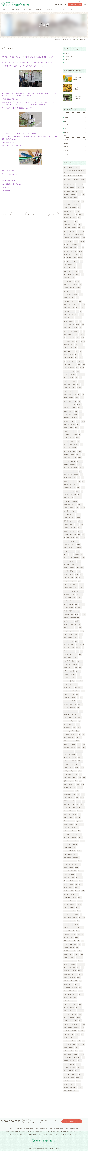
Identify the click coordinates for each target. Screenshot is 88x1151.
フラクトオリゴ (67, 1001)
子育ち (65, 431)
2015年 (66, 154)
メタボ (65, 681)
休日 (76, 884)
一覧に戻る (30, 214)
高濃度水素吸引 (67, 857)
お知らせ (67, 53)
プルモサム (66, 721)
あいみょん (76, 611)
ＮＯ (78, 478)
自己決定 (80, 504)
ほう (83, 274)
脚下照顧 (66, 1061)
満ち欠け (81, 414)
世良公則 (71, 628)
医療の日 (72, 508)
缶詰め (65, 518)
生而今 (65, 864)
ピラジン (78, 1081)
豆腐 (65, 814)
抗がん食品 (66, 937)
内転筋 (83, 488)
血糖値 (71, 428)
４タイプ (81, 314)
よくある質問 (79, 184)
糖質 (80, 981)
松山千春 (73, 461)
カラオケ (66, 524)
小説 (75, 401)
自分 (82, 431)
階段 (76, 628)
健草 (69, 877)
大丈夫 (70, 431)
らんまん (66, 438)
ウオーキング (67, 564)
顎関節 (69, 1044)
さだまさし (69, 258)
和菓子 (69, 1054)
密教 (65, 334)
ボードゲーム (78, 318)
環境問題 (78, 518)
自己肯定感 (70, 884)
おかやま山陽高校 (74, 541)
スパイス (74, 224)
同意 (79, 394)
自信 (72, 937)
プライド (72, 1064)
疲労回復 (66, 1067)
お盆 (76, 641)
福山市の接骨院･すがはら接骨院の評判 (73, 176)
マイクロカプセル (76, 714)
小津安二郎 (74, 664)
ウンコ (79, 744)
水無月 (81, 1051)
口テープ (82, 538)
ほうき (81, 881)
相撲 (76, 221)
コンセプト (76, 167)
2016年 (66, 150)
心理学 (65, 388)
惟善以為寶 (73, 871)
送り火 (81, 641)
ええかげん (66, 841)
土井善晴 (74, 838)
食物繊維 (66, 464)
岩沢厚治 (72, 907)
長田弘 (72, 491)
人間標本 (66, 964)
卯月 (76, 578)
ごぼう (70, 997)
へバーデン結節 (67, 274)
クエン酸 (75, 774)
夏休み (65, 321)
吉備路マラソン (67, 994)
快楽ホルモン (67, 911)
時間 (76, 354)
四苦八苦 (66, 484)
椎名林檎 (66, 581)
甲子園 (65, 254)
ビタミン (66, 541)
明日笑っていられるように (77, 927)
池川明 (82, 368)
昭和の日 (66, 444)
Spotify (65, 664)
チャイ (77, 341)
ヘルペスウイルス (79, 824)
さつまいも (72, 964)
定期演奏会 (66, 734)
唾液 (77, 538)
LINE (79, 534)
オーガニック (80, 361)
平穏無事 (66, 674)
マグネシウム (80, 1011)
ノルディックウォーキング (70, 991)
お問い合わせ (67, 191)
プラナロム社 (67, 667)
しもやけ (82, 241)
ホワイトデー (67, 371)
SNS (81, 651)
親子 (73, 518)
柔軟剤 (65, 717)
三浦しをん (79, 738)
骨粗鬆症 (66, 331)
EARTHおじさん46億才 (69, 278)
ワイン (72, 214)
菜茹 (77, 804)
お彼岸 (80, 224)
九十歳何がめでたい (74, 618)
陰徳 (79, 581)
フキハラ (66, 1007)
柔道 (65, 797)
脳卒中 (72, 551)
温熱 (83, 534)
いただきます (79, 957)
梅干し (65, 234)
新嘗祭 (83, 341)
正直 (83, 967)
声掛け (77, 324)
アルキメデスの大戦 (68, 608)
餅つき (76, 241)
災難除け (66, 957)
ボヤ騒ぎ (74, 897)
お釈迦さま (66, 1051)
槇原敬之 (79, 701)
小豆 (82, 478)
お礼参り (66, 711)
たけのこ (66, 584)
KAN (69, 691)
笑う (81, 698)
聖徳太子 (66, 1064)
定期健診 (80, 521)
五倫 (72, 1034)
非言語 (75, 981)
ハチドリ (79, 268)
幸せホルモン (71, 368)
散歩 (69, 228)
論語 (65, 761)
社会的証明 (72, 977)
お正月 (80, 528)
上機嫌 (72, 1077)
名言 (74, 451)
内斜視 (79, 728)
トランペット (74, 734)
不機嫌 (77, 691)
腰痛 (65, 638)
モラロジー (66, 284)
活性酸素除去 (76, 857)
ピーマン (72, 1081)
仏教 (65, 854)
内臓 (81, 444)
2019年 (66, 139)
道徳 (80, 284)
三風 (79, 831)
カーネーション (78, 688)
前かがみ (77, 888)
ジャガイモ (79, 1007)
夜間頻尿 (72, 947)
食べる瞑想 (66, 1031)
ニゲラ (69, 814)
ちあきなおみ (67, 807)
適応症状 (66, 194)
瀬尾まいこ (72, 571)
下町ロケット (67, 941)
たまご (71, 554)
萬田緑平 (66, 1084)
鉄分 (73, 931)
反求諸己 (72, 1017)
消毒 (84, 194)
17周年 (73, 807)
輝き (65, 691)
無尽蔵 (65, 1021)
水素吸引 (73, 748)
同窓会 (65, 574)
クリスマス (66, 238)
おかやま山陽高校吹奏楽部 (77, 591)
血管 (71, 528)
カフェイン (80, 461)
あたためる (66, 1014)
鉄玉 (69, 931)
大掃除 (65, 954)
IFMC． (74, 778)
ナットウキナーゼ (76, 764)
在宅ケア (82, 508)
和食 (65, 784)
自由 (71, 248)
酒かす (74, 961)
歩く (78, 674)
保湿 (80, 774)
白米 (84, 801)
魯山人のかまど (75, 1024)
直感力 (65, 398)
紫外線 (65, 1047)
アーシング (66, 434)
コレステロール (78, 554)
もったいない (78, 498)
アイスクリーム (67, 478)
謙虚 (72, 1051)
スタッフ (66, 188)
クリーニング (73, 218)
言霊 (73, 298)
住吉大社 (81, 584)
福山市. (71, 524)
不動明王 (76, 631)
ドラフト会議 (67, 504)
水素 (84, 744)
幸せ (78, 384)
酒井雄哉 (70, 658)
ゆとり (65, 414)
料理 (73, 877)
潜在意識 (73, 424)
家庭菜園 (72, 1007)
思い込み (66, 904)
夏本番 (70, 611)
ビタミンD (77, 817)
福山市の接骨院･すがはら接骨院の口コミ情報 (74, 171)
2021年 (66, 132)
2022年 (66, 129)
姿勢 (83, 201)
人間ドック (66, 894)
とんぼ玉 (80, 251)
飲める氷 (82, 841)
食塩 (65, 738)
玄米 (65, 804)
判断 (75, 431)
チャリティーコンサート (69, 544)
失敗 (78, 941)
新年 (82, 524)
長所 (65, 644)
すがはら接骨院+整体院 (77, 234)
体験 (75, 251)
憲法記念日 (76, 1027)
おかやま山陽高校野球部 (69, 851)
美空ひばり (73, 511)
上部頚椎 (79, 951)
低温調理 (77, 741)
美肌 (70, 757)
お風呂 (77, 338)
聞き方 (80, 1061)
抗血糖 (65, 984)
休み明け (78, 801)
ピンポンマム (67, 688)
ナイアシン (82, 917)
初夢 (79, 721)
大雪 (75, 704)
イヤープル (66, 461)
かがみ (70, 348)
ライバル (74, 831)
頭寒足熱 (73, 934)
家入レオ (66, 454)
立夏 (69, 381)
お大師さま (66, 694)
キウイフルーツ (73, 684)
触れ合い (76, 331)
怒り (69, 838)
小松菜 (73, 384)
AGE (72, 741)
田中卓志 (77, 1071)
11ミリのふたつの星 (68, 731)
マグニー (72, 291)
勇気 (82, 384)
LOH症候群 (73, 971)
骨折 (79, 481)
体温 (80, 781)
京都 (82, 324)
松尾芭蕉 (80, 408)
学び (80, 378)
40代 (80, 987)
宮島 (75, 258)
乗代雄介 (81, 578)
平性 (80, 1021)
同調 (80, 1004)
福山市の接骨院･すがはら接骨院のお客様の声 (74, 180)
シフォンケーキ (81, 374)
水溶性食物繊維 (67, 794)
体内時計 (66, 788)
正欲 (77, 508)
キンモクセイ (67, 501)
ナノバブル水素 (77, 601)
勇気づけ (80, 1087)
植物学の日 (72, 441)
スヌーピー (74, 314)
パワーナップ (67, 448)
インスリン (72, 788)
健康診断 (77, 731)
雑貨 (69, 204)
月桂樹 (83, 238)
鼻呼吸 (80, 1014)
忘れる (72, 694)
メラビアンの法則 (68, 981)
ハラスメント (71, 651)
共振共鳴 (71, 767)
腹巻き (69, 778)
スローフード (67, 897)
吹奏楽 (79, 544)
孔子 (81, 574)
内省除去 (79, 404)
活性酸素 (75, 294)
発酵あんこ (71, 568)
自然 (72, 318)
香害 (69, 384)
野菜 (76, 781)
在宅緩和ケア (67, 987)
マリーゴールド (67, 394)
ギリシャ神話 (73, 208)
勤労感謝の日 (67, 418)
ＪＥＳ (71, 211)
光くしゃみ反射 (74, 914)
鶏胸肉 (80, 771)
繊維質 (70, 414)
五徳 (69, 761)
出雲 (65, 328)
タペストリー (79, 877)
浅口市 (65, 604)
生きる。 (66, 907)
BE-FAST (65, 554)
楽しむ (71, 354)
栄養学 (75, 638)
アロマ (75, 198)
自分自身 (80, 757)
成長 (65, 1054)
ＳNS (77, 651)
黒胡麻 (73, 661)
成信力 (82, 767)
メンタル (79, 678)
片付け (73, 911)
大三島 (72, 594)
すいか (74, 394)
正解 (65, 827)
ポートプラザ (79, 681)
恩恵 (75, 997)
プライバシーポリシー (77, 191)
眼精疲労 (80, 971)
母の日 (65, 271)
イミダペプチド (67, 774)
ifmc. (72, 751)
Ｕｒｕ (65, 561)
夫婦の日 (66, 428)
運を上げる (73, 721)
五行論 (82, 428)
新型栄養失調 (67, 661)
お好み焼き (72, 1067)
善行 (65, 651)
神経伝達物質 (73, 534)
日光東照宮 (66, 301)
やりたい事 (80, 901)
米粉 (80, 354)
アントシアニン (81, 1044)
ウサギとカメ (67, 831)
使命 (84, 1041)
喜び (71, 484)
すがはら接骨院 (80, 188)
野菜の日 (78, 648)
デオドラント (79, 594)
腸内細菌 (70, 638)
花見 (65, 578)
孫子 (79, 814)
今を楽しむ (66, 1037)
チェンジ (75, 334)
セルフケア (74, 974)
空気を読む (79, 874)
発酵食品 (74, 381)
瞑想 (65, 368)
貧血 (83, 481)
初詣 (82, 954)
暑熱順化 (70, 458)
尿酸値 (65, 801)
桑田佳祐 (66, 441)
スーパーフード (67, 961)
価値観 (65, 867)
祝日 (74, 231)
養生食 (65, 1071)
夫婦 (71, 251)
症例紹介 (67, 62)
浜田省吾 (76, 484)
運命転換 (66, 821)
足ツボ (65, 231)
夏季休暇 (70, 854)
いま (80, 411)
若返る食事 (66, 741)
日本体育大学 (67, 224)
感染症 (72, 538)
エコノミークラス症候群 (69, 754)
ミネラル (77, 211)
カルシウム (72, 1011)
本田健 (77, 371)
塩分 (84, 734)
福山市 (65, 167)
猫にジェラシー (73, 654)
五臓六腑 (71, 574)
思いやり (66, 251)
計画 (65, 498)
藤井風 (80, 494)
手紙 (76, 358)
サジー (65, 757)
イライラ (79, 464)
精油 (69, 304)
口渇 (81, 474)
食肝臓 (75, 854)
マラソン (80, 991)
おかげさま (66, 421)
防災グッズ (66, 614)
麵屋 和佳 (66, 311)
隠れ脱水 (71, 984)
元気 (71, 481)
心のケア (66, 374)
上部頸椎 (66, 208)
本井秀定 (74, 228)
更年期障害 (66, 511)
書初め (65, 724)
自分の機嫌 (66, 1034)
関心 (76, 1051)
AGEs (76, 614)
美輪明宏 (79, 904)
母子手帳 (71, 398)
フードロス (70, 781)
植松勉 (76, 937)
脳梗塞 (77, 551)
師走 (72, 344)
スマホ (81, 358)
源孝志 (75, 1004)
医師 (82, 784)
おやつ (76, 867)
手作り (73, 361)
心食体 (72, 648)
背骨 (79, 208)
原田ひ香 (74, 761)
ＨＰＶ (69, 328)
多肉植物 (66, 704)
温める (75, 414)
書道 (84, 454)
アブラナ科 (66, 891)
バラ (74, 811)
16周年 (75, 588)
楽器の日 (71, 817)
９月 (80, 321)
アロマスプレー (67, 201)
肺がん (70, 717)
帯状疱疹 (71, 824)
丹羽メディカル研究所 (75, 288)
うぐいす (70, 474)
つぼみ (77, 784)
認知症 (73, 678)
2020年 (66, 136)
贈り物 (81, 974)
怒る (65, 838)
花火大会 (71, 641)
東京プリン (66, 927)
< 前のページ (7, 214)
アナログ (74, 861)
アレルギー (66, 491)
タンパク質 (66, 871)
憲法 (82, 1027)
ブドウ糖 (73, 921)
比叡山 (75, 658)
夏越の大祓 (72, 464)
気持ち (69, 324)
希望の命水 (66, 214)
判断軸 (79, 977)
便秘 (77, 351)
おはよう (78, 454)
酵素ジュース (73, 1087)
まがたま (71, 321)
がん (82, 941)
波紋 (75, 458)
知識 (80, 301)
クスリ (82, 398)
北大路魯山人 (67, 1024)
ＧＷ (81, 261)
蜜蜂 (70, 271)
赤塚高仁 (66, 218)
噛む (74, 1044)
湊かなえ (80, 961)
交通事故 (73, 698)
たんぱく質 (72, 674)
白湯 (65, 931)
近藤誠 (76, 398)
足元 (84, 1057)
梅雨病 (80, 458)
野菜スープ (66, 344)
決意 (70, 724)
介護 (71, 494)
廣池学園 (77, 281)
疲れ (65, 1027)
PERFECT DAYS (79, 568)
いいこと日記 (80, 231)
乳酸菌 (73, 701)
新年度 (77, 438)
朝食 (78, 921)
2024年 (66, 121)
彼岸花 (77, 491)
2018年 (66, 143)
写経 (65, 1091)
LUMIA (76, 1047)
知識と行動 (73, 1031)
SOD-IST (78, 291)
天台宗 (81, 664)
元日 (75, 528)
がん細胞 (66, 944)
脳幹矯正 (73, 951)
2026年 (66, 114)
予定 (65, 264)
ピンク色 (66, 901)
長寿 (69, 804)
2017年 (66, 147)
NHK (82, 1034)
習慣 (65, 401)
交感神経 (70, 1027)
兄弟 (77, 368)
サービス (66, 184)
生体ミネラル (71, 784)
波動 (80, 328)
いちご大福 (72, 374)
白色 (74, 847)
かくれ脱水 (72, 707)
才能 (65, 1044)
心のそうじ (66, 698)
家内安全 (66, 707)
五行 (80, 638)
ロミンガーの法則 (73, 1021)
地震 (72, 614)
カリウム (81, 588)
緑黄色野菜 (76, 558)
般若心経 (70, 1091)
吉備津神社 (76, 238)
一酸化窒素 (66, 934)
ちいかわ (76, 1091)
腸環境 (77, 524)
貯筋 (77, 797)
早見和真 (79, 598)
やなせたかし (67, 1041)
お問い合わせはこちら (75, 5)
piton (84, 614)
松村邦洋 (66, 534)
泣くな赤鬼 (66, 648)
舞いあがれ (74, 418)
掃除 (77, 694)
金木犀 (77, 907)
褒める (76, 428)
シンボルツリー (71, 264)
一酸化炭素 (73, 1014)
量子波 (69, 391)
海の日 (72, 311)
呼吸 (65, 314)
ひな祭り (66, 248)
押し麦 (83, 794)
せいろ (81, 711)
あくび (76, 574)
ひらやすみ (72, 744)
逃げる (65, 817)
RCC (78, 424)
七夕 (69, 308)
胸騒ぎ (80, 897)
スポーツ (74, 504)
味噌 (77, 311)
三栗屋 (75, 634)
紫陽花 (70, 601)
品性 (74, 728)
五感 (71, 331)
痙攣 (75, 348)
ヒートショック (70, 338)
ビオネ (74, 1001)
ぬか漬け (81, 994)
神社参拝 (66, 521)
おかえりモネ (74, 301)
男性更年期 (66, 971)
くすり (72, 421)
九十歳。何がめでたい (75, 624)
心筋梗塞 (66, 947)
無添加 (65, 298)
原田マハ (66, 1011)
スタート (66, 977)
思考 (69, 314)
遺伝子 (69, 334)
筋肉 (78, 488)
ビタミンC (75, 924)
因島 (65, 228)
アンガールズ (67, 1074)
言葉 (80, 418)
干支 (77, 298)
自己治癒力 (66, 771)
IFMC (84, 748)
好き (83, 944)
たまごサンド (72, 561)
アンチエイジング (68, 471)
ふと (70, 388)
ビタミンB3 (66, 921)
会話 (79, 944)
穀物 (76, 667)
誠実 (78, 967)
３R (72, 498)
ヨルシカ (66, 558)
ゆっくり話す (74, 468)
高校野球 (81, 468)
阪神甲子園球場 (80, 644)
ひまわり (72, 1084)
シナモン (76, 444)
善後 (65, 658)
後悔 (70, 844)
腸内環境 (79, 548)
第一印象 (81, 1054)
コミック (75, 271)
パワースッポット (76, 204)
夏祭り (65, 641)
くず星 (71, 378)
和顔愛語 (79, 851)
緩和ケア (77, 984)
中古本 (69, 598)
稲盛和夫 (71, 411)
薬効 (78, 707)
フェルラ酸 (74, 1074)
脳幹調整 (70, 198)
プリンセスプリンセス (69, 874)
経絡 (84, 778)
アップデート (81, 1031)
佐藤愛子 (77, 621)
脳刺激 (65, 631)
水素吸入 (71, 1047)
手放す (79, 911)
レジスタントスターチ (72, 881)
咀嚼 (80, 628)
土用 (78, 441)
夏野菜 (83, 308)
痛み (81, 254)
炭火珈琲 (66, 618)
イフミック (66, 751)
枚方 (82, 338)
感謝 (65, 324)
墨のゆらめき (71, 738)
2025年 (66, 118)
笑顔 (79, 364)
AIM (80, 654)
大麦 (78, 794)
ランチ (77, 931)
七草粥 (83, 421)
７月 (65, 308)
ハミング (66, 1017)
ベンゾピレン (67, 714)
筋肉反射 (74, 448)
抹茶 (74, 794)
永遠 (73, 691)
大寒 (71, 704)
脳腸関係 (75, 844)
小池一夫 (66, 494)
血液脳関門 (66, 748)
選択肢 (74, 757)
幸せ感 (83, 304)
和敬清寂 (71, 867)
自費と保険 (72, 194)
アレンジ (66, 378)
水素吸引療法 (67, 974)
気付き (65, 824)
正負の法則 (72, 904)
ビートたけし (67, 861)
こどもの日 (71, 801)
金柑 (65, 351)
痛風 (74, 488)
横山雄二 (70, 401)
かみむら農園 (67, 364)
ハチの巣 (72, 454)
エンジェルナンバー (73, 254)
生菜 (73, 804)
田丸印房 (75, 328)
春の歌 (82, 797)
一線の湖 (66, 1081)
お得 (76, 604)
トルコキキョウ (78, 344)
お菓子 (68, 361)
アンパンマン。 (77, 834)
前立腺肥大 (66, 951)
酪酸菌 (65, 997)
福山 (83, 228)
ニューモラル (74, 284)
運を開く (75, 994)
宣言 (76, 411)
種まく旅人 (66, 551)
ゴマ (68, 538)
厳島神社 (80, 258)
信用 (65, 598)
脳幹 (65, 391)
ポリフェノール (76, 1057)
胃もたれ (66, 481)
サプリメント (73, 521)
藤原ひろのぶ (76, 274)
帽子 (79, 218)
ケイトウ (78, 1084)
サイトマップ (74, 1135)
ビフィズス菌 (67, 701)
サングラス (66, 914)
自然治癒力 (73, 771)
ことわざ (66, 528)
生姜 (71, 444)
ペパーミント (81, 348)
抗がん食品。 (80, 934)
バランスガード (79, 751)
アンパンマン (74, 1037)
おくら (65, 844)
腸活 (72, 891)
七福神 (77, 724)
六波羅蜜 (70, 634)
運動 (75, 494)
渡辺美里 (80, 761)
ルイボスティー (67, 294)
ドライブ (79, 754)
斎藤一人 (71, 604)
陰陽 (76, 321)
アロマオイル (76, 201)
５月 (65, 381)
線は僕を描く (79, 1077)
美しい (65, 811)
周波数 (76, 767)
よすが (83, 558)
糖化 (74, 598)
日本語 (79, 748)
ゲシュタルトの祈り (68, 888)
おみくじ (72, 957)
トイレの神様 (67, 341)
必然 (65, 884)
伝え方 (82, 691)
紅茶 (73, 341)
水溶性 (76, 791)
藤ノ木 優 (77, 891)
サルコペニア (71, 797)
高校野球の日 (71, 644)
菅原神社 (79, 388)
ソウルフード (80, 1067)
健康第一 (80, 704)
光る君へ (80, 531)
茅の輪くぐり (75, 827)
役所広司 (66, 571)
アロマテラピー (75, 304)
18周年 (82, 804)
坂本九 (79, 571)
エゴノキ (79, 264)
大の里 (65, 568)
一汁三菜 (66, 654)
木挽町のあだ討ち (68, 1004)
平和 (73, 308)
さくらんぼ (66, 468)
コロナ (79, 194)
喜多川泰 (71, 1071)
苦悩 (79, 401)
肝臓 (65, 781)
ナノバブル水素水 (68, 588)
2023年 (66, 125)
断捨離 (74, 814)
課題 (65, 318)
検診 (83, 891)
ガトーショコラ (67, 451)
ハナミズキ (75, 261)
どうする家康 (74, 434)
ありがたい (79, 821)
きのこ (81, 271)
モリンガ (66, 291)
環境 (65, 384)
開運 (65, 474)
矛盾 (73, 371)
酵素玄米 (75, 917)
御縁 (65, 424)
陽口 (80, 471)
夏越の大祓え (78, 608)
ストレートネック (76, 564)
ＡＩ (73, 351)
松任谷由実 (74, 501)
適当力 (65, 411)
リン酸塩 (66, 1087)
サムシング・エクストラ (69, 967)
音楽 (68, 244)
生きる (74, 408)
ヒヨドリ (75, 391)
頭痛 (65, 198)
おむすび (78, 671)
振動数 (65, 767)
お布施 (82, 631)
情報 (76, 378)
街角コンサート (67, 917)
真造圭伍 (66, 744)
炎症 (70, 811)
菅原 (79, 248)
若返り (65, 548)
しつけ (65, 348)
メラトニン (81, 381)
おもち (65, 531)
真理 (69, 827)
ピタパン (74, 364)
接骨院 (70, 167)
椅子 (65, 204)
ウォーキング (67, 678)
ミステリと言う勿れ (68, 358)
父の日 (65, 601)
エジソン (78, 514)
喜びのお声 (67, 59)
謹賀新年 (76, 954)
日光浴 (73, 1041)
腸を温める (66, 1077)
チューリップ (72, 268)
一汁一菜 (80, 838)
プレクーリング (74, 841)
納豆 (74, 478)
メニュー (72, 184)
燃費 (75, 248)
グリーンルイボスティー (74, 864)
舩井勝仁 (81, 214)
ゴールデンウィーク (68, 791)
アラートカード (73, 584)
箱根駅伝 (66, 354)
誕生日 (65, 221)
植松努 (73, 941)
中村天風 (79, 451)
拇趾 (80, 778)
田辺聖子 (66, 684)
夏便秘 (65, 611)
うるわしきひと (80, 807)
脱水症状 (76, 474)
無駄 (75, 944)
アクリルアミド (73, 711)
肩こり (75, 471)
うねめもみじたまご (76, 244)
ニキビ (77, 308)
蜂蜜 (79, 228)
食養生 (65, 628)
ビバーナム (66, 591)
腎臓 (77, 947)
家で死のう (74, 987)
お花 (72, 578)
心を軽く (78, 1064)
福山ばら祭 (80, 811)
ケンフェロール (67, 1057)
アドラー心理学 (72, 531)
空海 (71, 558)
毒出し (79, 561)
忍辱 (65, 634)
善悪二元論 (71, 681)
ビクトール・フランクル (69, 404)
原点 (74, 388)
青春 (65, 458)
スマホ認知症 (73, 581)
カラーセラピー (67, 847)
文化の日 (66, 924)
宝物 (65, 877)
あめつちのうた (67, 488)
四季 (65, 671)
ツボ (65, 778)
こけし (81, 634)
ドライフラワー (77, 717)
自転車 (83, 1024)
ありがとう (82, 604)
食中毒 (79, 1041)
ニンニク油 (69, 241)
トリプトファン (81, 964)
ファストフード (74, 894)
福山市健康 (81, 871)
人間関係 (75, 1054)
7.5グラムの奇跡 (67, 728)
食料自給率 (72, 901)
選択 (65, 304)
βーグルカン (72, 548)
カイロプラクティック (69, 514)
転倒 (75, 481)
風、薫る (77, 1034)
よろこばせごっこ (68, 834)
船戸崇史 (66, 288)
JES (64, 241)
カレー (81, 294)
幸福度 (81, 884)
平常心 (80, 861)
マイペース (82, 334)
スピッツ (72, 438)
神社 (70, 231)
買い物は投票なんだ (68, 281)
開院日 (65, 268)
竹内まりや (80, 661)
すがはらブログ (68, 56)
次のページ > (53, 214)
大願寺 (70, 631)
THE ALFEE (72, 821)
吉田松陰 (78, 1017)
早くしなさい (73, 1061)
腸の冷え (81, 1074)
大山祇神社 (66, 594)
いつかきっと (67, 764)
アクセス (72, 188)
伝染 (71, 944)
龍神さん (66, 211)
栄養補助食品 (71, 671)
